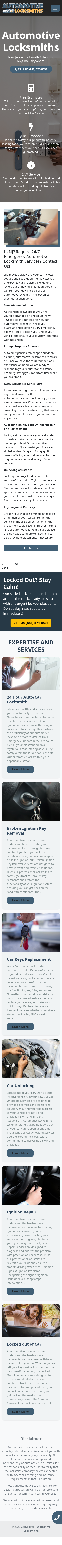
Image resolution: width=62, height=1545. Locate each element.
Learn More (20, 769)
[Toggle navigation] (55, 8)
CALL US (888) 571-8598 (32, 69)
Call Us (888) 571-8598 (31, 622)
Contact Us (31, 548)
